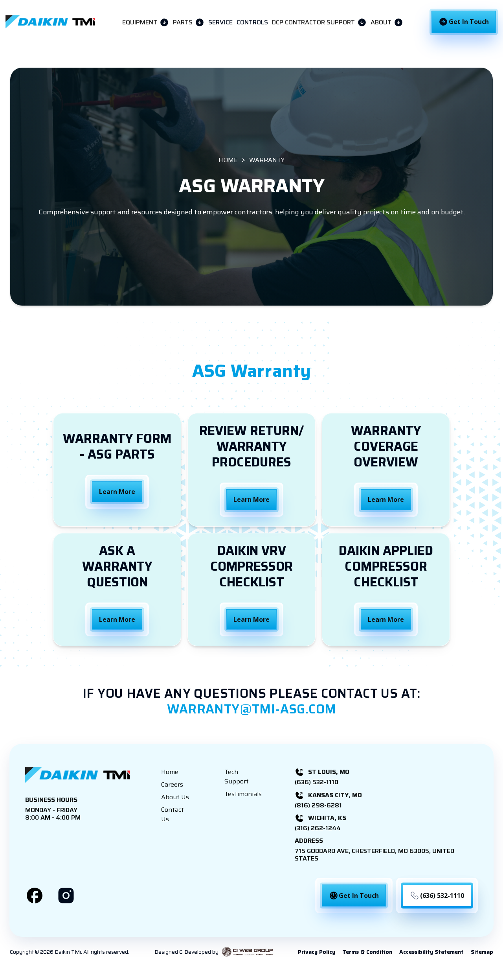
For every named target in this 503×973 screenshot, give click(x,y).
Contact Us (172, 814)
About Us (175, 797)
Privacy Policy (316, 951)
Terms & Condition (367, 951)
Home (169, 772)
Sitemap (482, 951)
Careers (172, 784)
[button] (145, 22)
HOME (228, 160)
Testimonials (243, 794)
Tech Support (236, 776)
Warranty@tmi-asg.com (251, 709)
